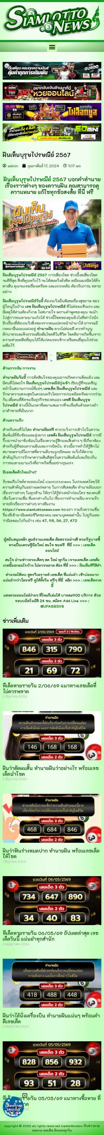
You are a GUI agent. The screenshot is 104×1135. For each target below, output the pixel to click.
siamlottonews (72, 1126)
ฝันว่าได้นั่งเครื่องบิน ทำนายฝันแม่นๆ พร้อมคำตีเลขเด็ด (51, 1018)
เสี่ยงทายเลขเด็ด (13, 1107)
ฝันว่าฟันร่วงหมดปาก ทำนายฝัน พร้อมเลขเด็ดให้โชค (51, 854)
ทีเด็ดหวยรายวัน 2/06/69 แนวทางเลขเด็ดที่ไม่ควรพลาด (49, 688)
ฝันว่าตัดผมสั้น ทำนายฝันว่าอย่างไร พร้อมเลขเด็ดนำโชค (51, 771)
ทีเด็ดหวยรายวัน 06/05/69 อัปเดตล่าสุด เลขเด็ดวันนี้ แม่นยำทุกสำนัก (50, 936)
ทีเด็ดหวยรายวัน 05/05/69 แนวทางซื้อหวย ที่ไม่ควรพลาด (52, 1101)
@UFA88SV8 (52, 606)
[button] (52, 47)
